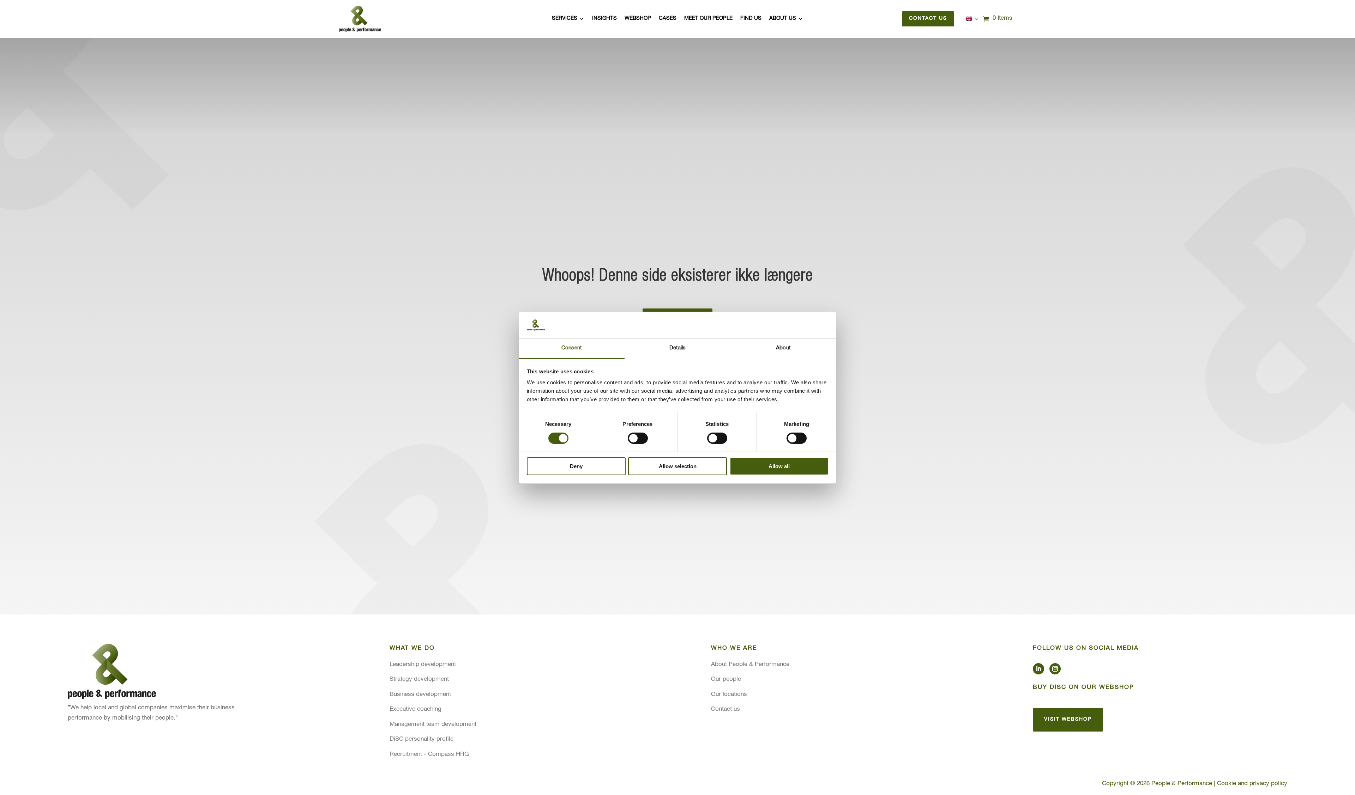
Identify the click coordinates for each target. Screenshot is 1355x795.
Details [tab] (677, 348)
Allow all (779, 466)
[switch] (638, 438)
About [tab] (783, 348)
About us (782, 18)
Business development (420, 695)
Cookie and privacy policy (1252, 784)
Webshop (638, 18)
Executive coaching (415, 710)
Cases (667, 18)
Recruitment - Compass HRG (429, 755)
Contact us (928, 18)
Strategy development (419, 680)
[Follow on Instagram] (1055, 668)
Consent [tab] (571, 348)
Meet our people (708, 18)
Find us (750, 18)
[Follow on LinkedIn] (1038, 668)
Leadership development (423, 665)
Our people (726, 680)
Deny (576, 466)
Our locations (729, 695)
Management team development (433, 725)
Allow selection (678, 466)
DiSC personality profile (421, 739)
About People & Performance (750, 665)
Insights (604, 18)
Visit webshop (1068, 719)
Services (564, 18)
